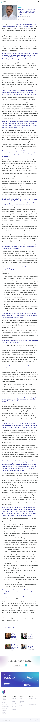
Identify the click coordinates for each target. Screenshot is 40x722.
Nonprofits (14, 709)
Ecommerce (14, 706)
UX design (4, 702)
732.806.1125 (31, 700)
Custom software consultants (14, 1)
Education (14, 700)
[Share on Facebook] (21, 20)
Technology (14, 703)
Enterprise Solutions (4, 710)
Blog (20, 707)
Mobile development (4, 708)
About (21, 698)
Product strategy (5, 700)
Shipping (13, 704)
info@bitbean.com (32, 698)
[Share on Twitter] (19, 20)
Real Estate (14, 707)
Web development (5, 706)
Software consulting (4, 699)
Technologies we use (22, 702)
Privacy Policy (10, 720)
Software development (4, 704)
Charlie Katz (23, 16)
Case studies (22, 700)
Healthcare (14, 698)
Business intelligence (4, 713)
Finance (13, 701)
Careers (21, 705)
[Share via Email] (23, 20)
